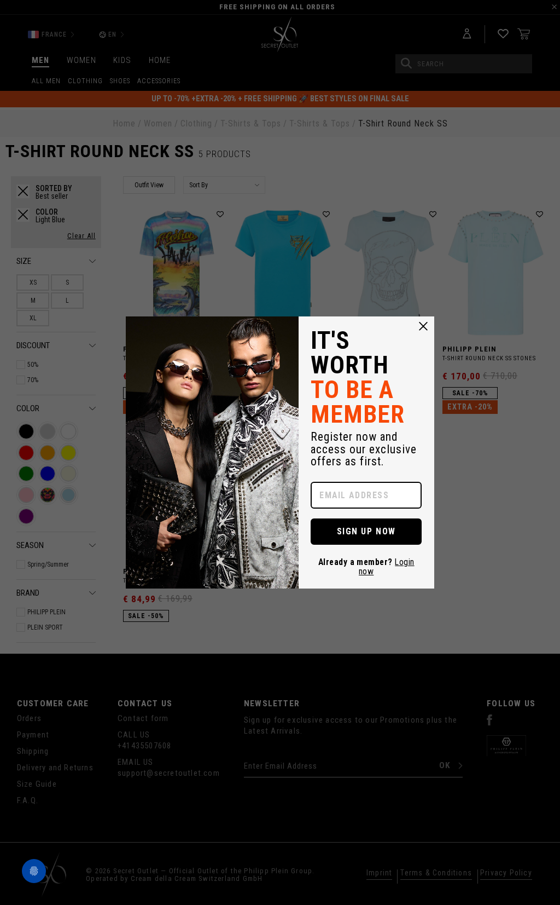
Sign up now (366, 531)
